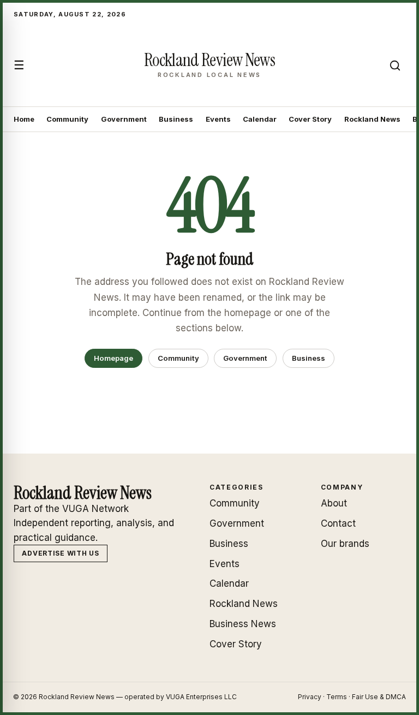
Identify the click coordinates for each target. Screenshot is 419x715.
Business (176, 119)
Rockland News (372, 119)
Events (218, 119)
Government (124, 119)
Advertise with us (60, 553)
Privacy (309, 697)
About (334, 503)
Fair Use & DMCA (379, 697)
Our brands (345, 543)
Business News (243, 623)
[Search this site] (395, 65)
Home (24, 119)
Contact (338, 523)
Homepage (113, 358)
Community (67, 119)
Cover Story (310, 119)
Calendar (260, 119)
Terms (336, 697)
